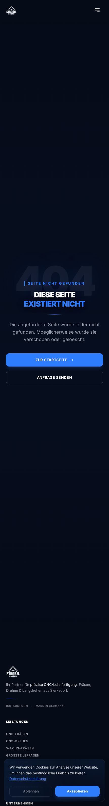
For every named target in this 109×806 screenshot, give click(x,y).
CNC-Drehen (17, 741)
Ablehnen (31, 791)
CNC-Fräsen (17, 734)
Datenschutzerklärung (27, 778)
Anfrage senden (54, 377)
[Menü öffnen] (97, 10)
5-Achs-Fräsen (20, 748)
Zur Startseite (51, 360)
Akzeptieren (77, 791)
